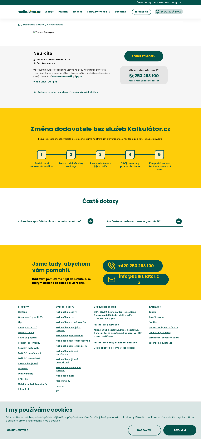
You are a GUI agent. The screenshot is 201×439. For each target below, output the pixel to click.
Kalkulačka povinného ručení (71, 322)
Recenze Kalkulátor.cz (160, 342)
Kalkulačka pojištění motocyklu (73, 340)
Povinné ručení (26, 332)
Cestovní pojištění (28, 363)
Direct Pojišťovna (129, 329)
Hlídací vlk (23, 389)
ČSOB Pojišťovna (110, 329)
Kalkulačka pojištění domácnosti (67, 353)
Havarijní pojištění (27, 337)
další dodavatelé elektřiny (119, 315)
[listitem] (56, 221)
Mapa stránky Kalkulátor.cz (163, 327)
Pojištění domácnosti (29, 353)
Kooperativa (130, 333)
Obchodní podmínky (160, 332)
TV (57, 391)
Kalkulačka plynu (65, 317)
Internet (60, 386)
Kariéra (152, 312)
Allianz (97, 329)
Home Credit (120, 347)
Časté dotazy (144, 2)
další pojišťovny (104, 336)
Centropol (123, 312)
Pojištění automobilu (29, 342)
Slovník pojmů (156, 317)
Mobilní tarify (63, 380)
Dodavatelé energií (105, 306)
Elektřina (22, 312)
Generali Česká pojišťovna (108, 333)
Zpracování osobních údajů (164, 337)
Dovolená (23, 368)
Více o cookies (51, 420)
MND (106, 312)
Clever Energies (55, 24)
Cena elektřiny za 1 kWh (30, 317)
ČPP (140, 333)
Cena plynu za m (27, 327)
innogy (113, 312)
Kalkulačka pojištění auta (69, 335)
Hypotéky (23, 378)
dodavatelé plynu (105, 318)
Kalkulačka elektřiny (66, 312)
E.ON (96, 312)
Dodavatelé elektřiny (33, 24)
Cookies (153, 322)
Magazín (176, 2)
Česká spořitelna (103, 347)
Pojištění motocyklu (28, 348)
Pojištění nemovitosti (29, 358)
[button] (49, 12)
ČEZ (101, 312)
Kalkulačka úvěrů (65, 375)
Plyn (20, 322)
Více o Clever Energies (45, 81)
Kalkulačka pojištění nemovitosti (67, 361)
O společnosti (161, 2)
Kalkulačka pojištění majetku (71, 345)
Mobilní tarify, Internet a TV (32, 384)
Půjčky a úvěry (25, 373)
